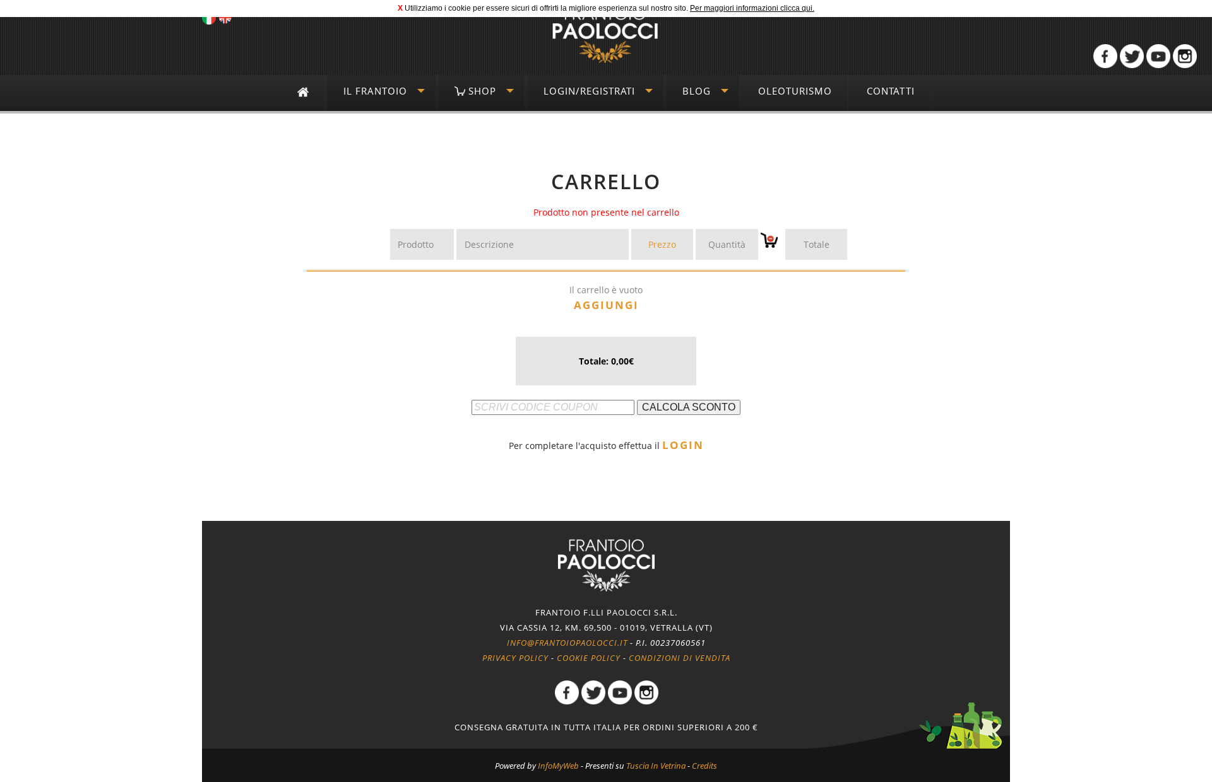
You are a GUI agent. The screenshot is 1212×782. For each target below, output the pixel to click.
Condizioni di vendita (679, 657)
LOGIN (683, 445)
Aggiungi (606, 305)
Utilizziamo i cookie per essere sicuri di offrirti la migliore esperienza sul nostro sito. (546, 8)
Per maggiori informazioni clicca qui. (752, 8)
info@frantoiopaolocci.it (567, 642)
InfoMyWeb (558, 765)
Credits (704, 765)
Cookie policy (589, 657)
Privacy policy (515, 657)
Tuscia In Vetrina (656, 765)
